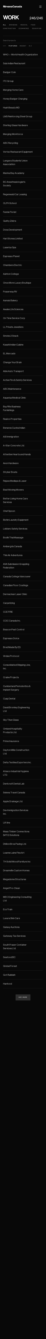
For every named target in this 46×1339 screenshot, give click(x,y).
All (4, 25)
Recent (23, 46)
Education (37, 28)
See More (23, 997)
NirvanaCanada (12, 6)
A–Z (30, 46)
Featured (13, 46)
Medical (24, 25)
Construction (9, 28)
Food (33, 25)
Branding (13, 25)
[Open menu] (40, 6)
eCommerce (24, 28)
